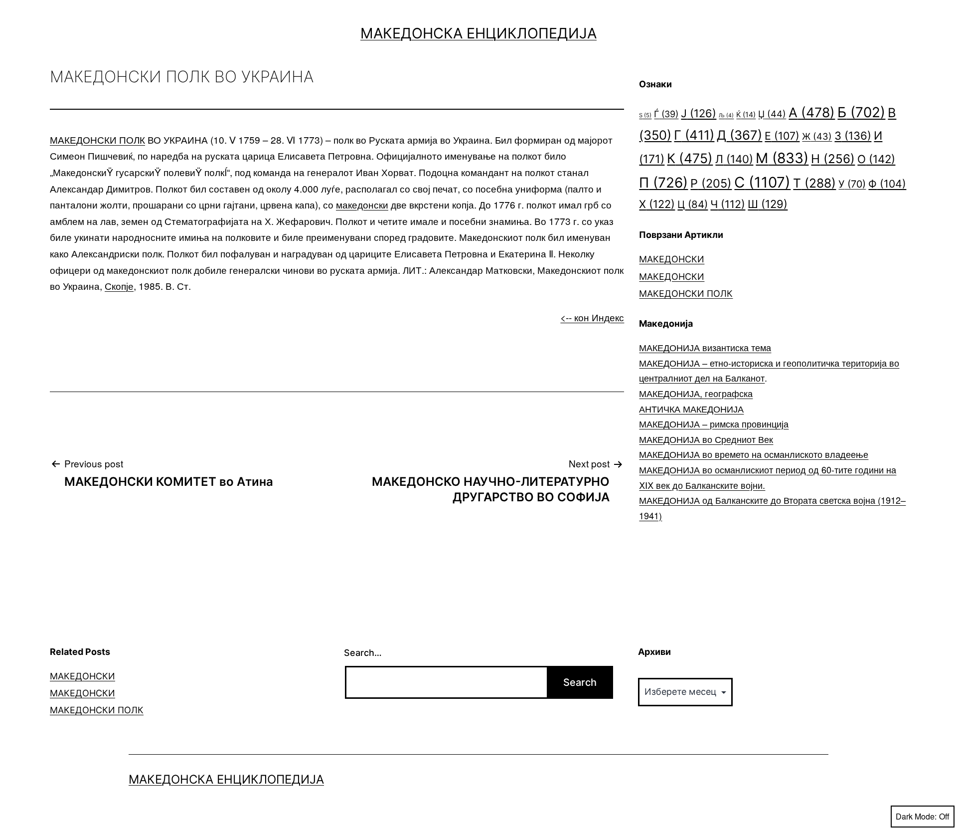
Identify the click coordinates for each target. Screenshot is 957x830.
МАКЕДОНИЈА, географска (696, 393)
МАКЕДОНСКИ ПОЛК (97, 139)
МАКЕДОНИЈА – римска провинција (714, 423)
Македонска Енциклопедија (478, 33)
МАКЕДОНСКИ (671, 259)
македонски (362, 204)
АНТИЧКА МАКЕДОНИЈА (691, 408)
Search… (363, 652)
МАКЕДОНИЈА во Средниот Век (706, 438)
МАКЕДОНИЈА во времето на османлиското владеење (753, 453)
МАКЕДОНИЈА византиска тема (705, 347)
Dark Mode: (916, 816)
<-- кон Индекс (592, 317)
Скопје (119, 285)
